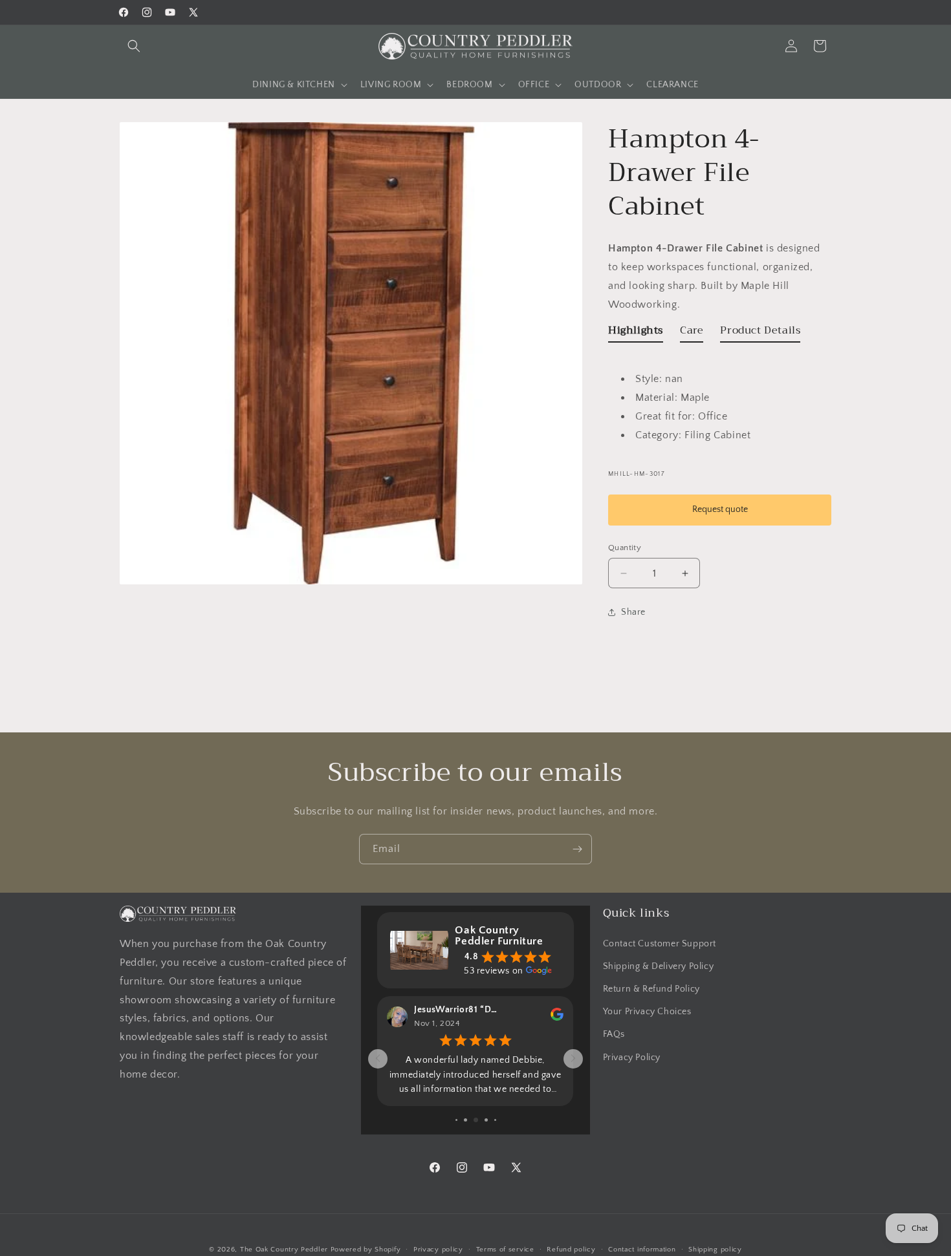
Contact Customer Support (659, 943)
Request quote (720, 509)
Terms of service (505, 1249)
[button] (134, 46)
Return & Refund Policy (651, 988)
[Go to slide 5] (476, 1120)
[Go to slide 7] (495, 1120)
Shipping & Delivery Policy (658, 966)
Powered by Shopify (366, 1249)
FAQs (614, 1034)
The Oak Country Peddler (284, 1249)
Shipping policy (715, 1249)
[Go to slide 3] (456, 1120)
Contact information (641, 1249)
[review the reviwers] (557, 1018)
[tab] (635, 333)
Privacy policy (438, 1249)
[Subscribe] (577, 849)
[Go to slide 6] (486, 1120)
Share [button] (633, 612)
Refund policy (571, 1249)
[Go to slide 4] (465, 1120)
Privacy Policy (632, 1057)
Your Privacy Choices (647, 1011)
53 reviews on (493, 970)
